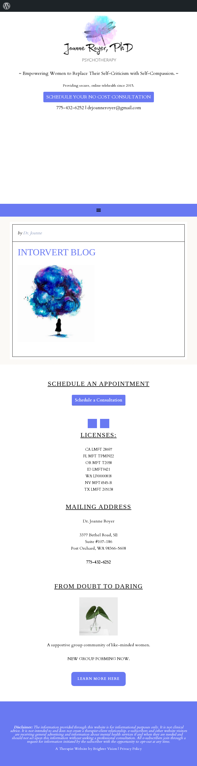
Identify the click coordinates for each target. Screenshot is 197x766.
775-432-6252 (70, 108)
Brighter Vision (105, 748)
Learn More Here (98, 678)
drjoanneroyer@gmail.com (114, 108)
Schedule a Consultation (98, 400)
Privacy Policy (131, 748)
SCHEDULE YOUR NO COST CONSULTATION (98, 97)
